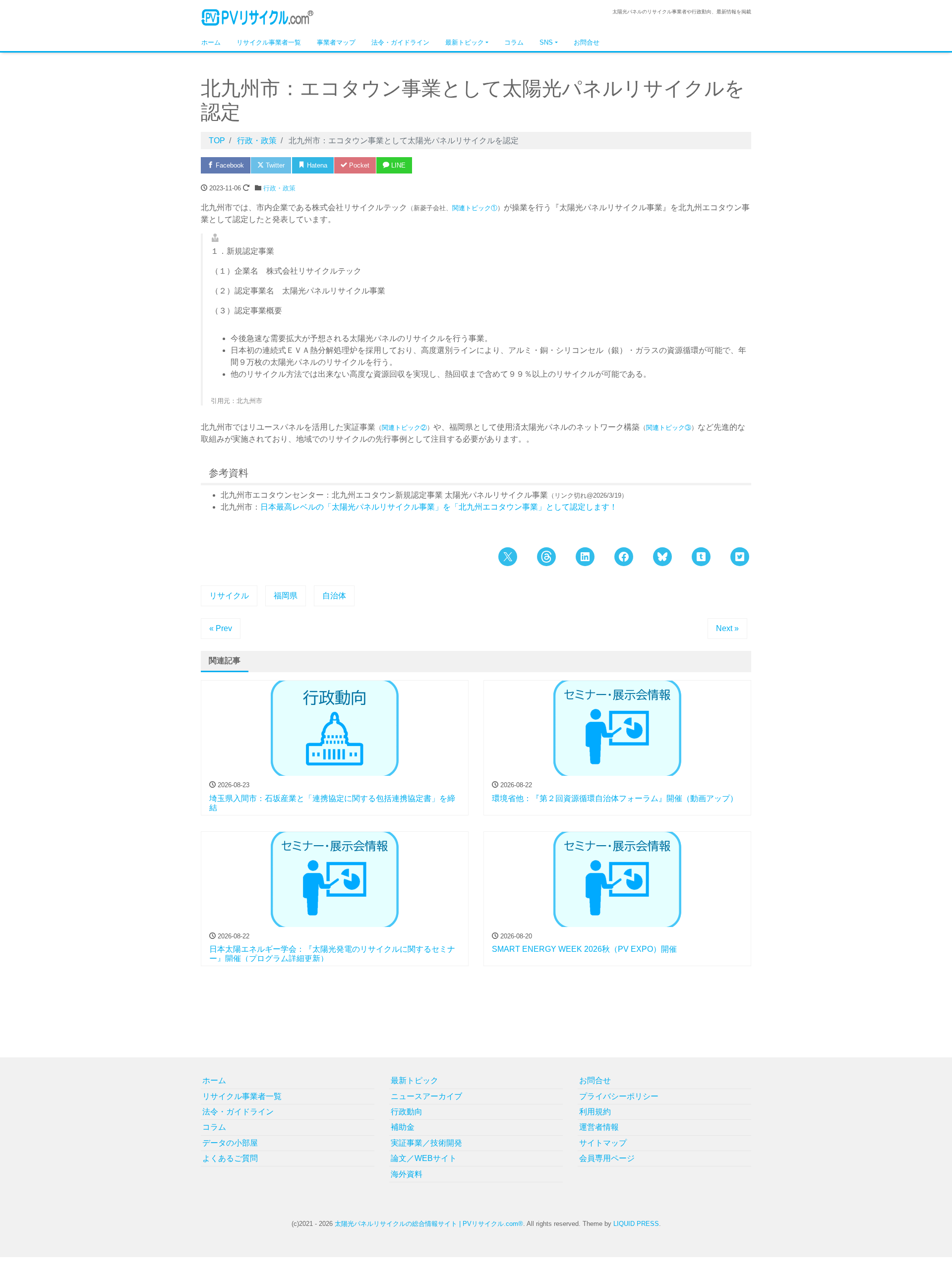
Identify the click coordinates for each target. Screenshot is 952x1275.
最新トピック (464, 42)
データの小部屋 (230, 1143)
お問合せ (586, 42)
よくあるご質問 (230, 1158)
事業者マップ (336, 42)
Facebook (229, 165)
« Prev (220, 628)
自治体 (334, 595)
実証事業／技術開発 (426, 1143)
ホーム (211, 42)
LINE (397, 165)
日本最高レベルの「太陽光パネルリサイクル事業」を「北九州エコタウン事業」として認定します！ (438, 507)
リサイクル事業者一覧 (269, 42)
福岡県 (286, 595)
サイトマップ (603, 1143)
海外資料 (406, 1174)
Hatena (316, 165)
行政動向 (406, 1111)
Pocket (358, 165)
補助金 (403, 1127)
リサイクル (229, 595)
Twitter (274, 165)
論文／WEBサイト (424, 1158)
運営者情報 (599, 1127)
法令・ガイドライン (400, 42)
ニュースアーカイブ (426, 1096)
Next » (727, 628)
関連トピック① (474, 208)
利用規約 (595, 1111)
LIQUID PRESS (636, 1223)
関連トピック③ (668, 427)
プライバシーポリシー (618, 1096)
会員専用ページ (607, 1158)
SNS (546, 42)
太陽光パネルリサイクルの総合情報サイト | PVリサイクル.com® (429, 1223)
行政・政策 (279, 188)
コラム (514, 42)
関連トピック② (404, 427)
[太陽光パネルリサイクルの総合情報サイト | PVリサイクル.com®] (257, 16)
